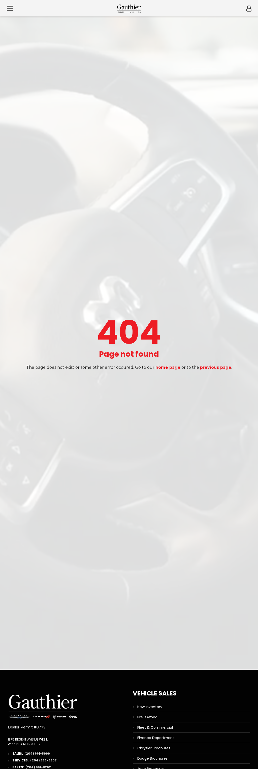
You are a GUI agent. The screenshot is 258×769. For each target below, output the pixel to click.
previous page (215, 367)
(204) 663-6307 (43, 760)
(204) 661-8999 (37, 753)
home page (167, 367)
